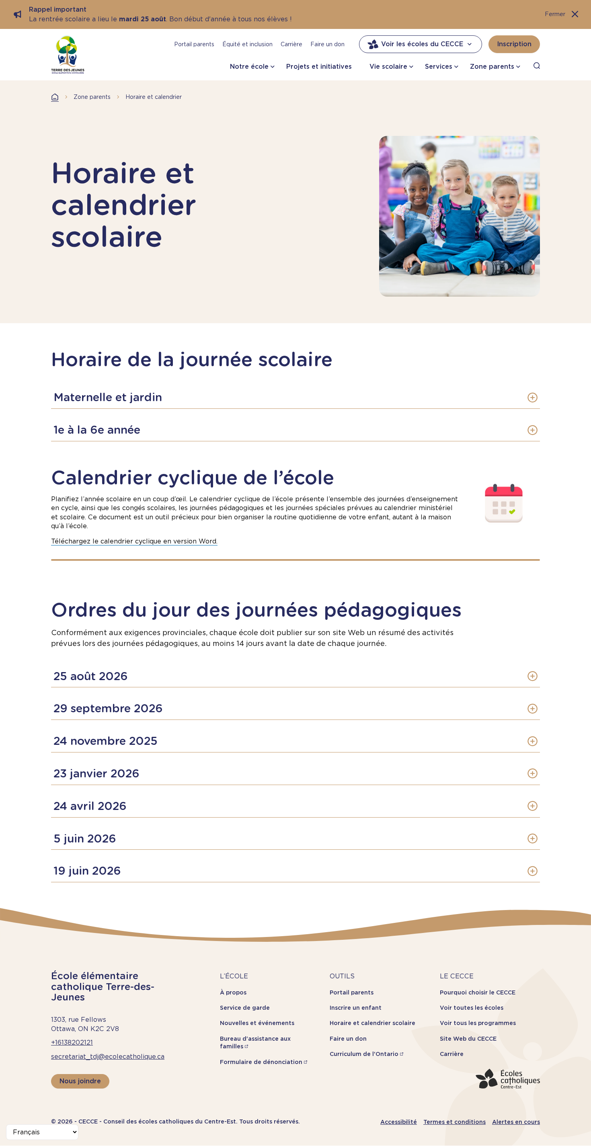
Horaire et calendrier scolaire (372, 1023)
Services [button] (438, 66)
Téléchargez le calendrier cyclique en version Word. (134, 541)
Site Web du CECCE (468, 1038)
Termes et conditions (454, 1122)
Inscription (514, 44)
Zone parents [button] (492, 66)
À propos (233, 992)
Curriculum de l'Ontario (364, 1054)
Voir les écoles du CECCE (422, 44)
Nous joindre (80, 1081)
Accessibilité (398, 1122)
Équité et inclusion (247, 44)
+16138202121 (72, 1042)
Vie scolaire (388, 66)
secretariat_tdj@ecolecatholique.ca (107, 1056)
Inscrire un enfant (356, 1008)
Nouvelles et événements (257, 1023)
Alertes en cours (516, 1122)
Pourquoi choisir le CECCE (477, 992)
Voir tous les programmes (478, 1023)
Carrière (291, 44)
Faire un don (327, 44)
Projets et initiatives (319, 66)
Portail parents (194, 44)
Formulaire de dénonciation (261, 1062)
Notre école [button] (249, 66)
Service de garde (245, 1008)
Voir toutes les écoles (471, 1008)
